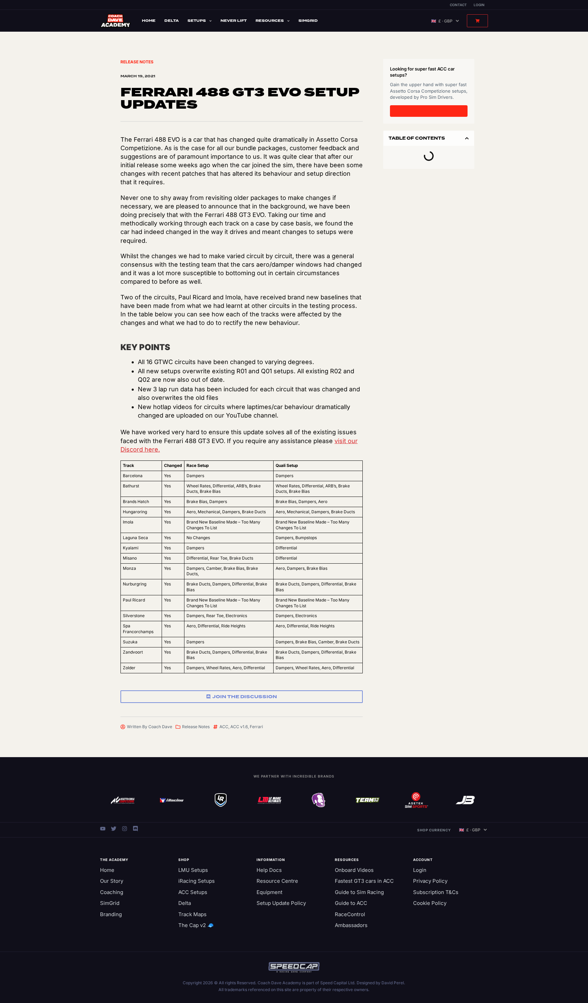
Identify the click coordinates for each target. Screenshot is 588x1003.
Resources (270, 20)
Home (149, 20)
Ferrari (256, 726)
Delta (171, 20)
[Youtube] (102, 828)
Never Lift (233, 20)
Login (479, 5)
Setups (196, 20)
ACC (223, 726)
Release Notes (136, 61)
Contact (458, 5)
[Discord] (135, 828)
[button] (467, 138)
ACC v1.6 (239, 726)
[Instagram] (124, 828)
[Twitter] (113, 828)
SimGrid (308, 20)
